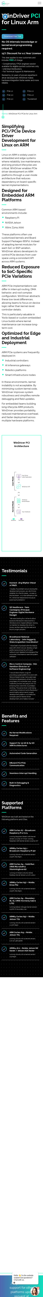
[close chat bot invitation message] (14, 1282)
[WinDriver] (6, 3)
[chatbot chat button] (35, 1291)
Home (4, 114)
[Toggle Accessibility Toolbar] (5, 16)
